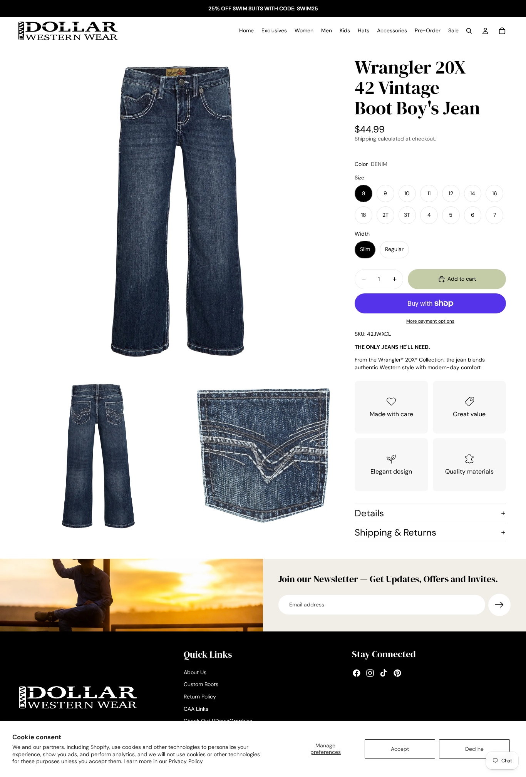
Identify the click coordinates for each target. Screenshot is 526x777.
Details (369, 513)
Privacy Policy (186, 761)
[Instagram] (370, 673)
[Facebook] (356, 673)
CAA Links (196, 708)
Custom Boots (201, 684)
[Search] (469, 30)
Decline (474, 748)
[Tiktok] (383, 673)
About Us (195, 671)
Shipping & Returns (395, 532)
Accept (400, 748)
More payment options (430, 321)
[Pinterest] (397, 673)
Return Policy (200, 696)
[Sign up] (499, 605)
